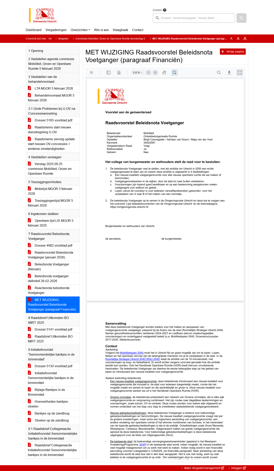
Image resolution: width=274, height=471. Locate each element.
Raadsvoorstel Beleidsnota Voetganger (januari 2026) (50, 255)
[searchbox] (194, 18)
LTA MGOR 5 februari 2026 (53, 88)
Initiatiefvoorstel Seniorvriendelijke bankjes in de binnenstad (51, 377)
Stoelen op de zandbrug (51, 420)
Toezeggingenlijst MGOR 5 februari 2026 (50, 203)
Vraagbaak (120, 30)
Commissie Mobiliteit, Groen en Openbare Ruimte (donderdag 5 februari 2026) (118, 38)
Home (52, 38)
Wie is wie (101, 30)
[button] (241, 18)
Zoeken (157, 10)
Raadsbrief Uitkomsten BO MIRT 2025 (50, 339)
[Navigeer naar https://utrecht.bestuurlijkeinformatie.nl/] (45, 15)
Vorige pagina (235, 51)
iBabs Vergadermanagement (202, 468)
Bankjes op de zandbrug (51, 413)
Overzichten (79, 30)
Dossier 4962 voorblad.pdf (53, 245)
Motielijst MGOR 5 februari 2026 (50, 191)
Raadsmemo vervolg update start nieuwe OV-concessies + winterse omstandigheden (51, 143)
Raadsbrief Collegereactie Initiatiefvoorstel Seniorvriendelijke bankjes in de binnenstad (52, 450)
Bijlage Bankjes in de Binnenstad (46, 392)
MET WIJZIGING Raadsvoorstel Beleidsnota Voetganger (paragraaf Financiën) (52, 304)
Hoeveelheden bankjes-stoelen (48, 404)
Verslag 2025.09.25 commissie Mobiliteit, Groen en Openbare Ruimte (50, 168)
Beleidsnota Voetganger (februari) (48, 267)
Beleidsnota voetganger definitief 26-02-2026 (48, 278)
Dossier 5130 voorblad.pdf (53, 366)
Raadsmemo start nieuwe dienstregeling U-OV (49, 130)
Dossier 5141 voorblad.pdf (53, 329)
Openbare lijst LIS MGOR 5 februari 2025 (50, 223)
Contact (137, 30)
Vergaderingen (56, 30)
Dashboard (34, 30)
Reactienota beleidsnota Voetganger (48, 290)
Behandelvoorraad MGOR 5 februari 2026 (51, 98)
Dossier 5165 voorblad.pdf (53, 120)
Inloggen (236, 468)
